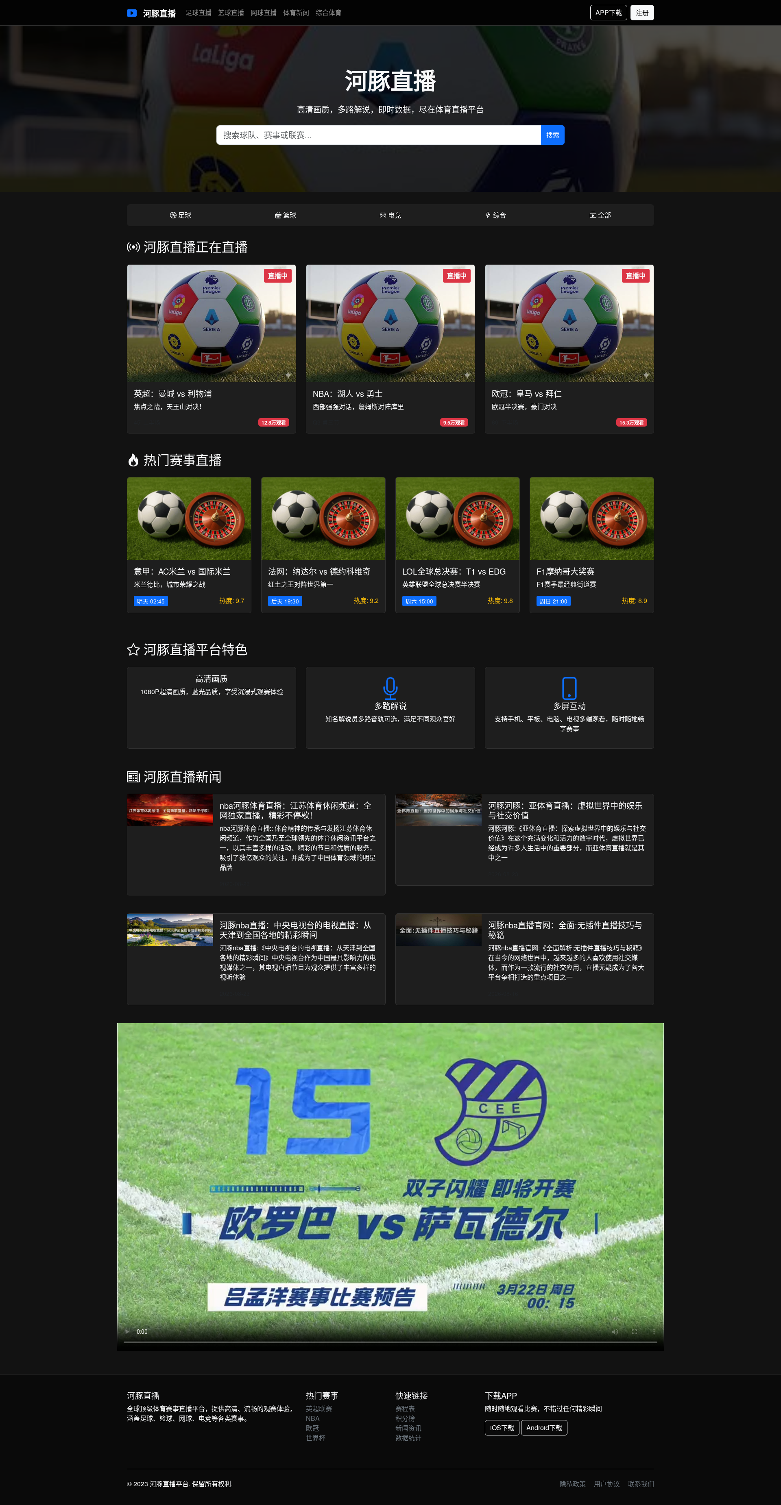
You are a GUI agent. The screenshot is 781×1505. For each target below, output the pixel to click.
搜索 (552, 134)
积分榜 (405, 1418)
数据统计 (408, 1437)
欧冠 (312, 1428)
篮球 (288, 215)
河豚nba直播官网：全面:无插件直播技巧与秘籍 (565, 930)
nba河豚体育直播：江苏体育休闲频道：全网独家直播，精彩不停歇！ (295, 810)
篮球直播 (231, 12)
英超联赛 (319, 1408)
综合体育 (329, 12)
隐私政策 (573, 1483)
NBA (313, 1418)
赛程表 (405, 1408)
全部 (603, 215)
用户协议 (607, 1483)
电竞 (393, 215)
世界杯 (315, 1437)
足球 (184, 215)
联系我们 (641, 1483)
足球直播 (198, 12)
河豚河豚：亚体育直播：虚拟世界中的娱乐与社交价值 (565, 810)
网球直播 (264, 12)
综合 (498, 215)
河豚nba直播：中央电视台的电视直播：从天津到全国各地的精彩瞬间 (295, 930)
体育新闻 (296, 12)
